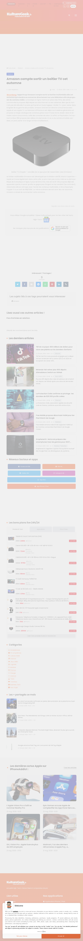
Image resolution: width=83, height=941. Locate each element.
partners (15, 911)
